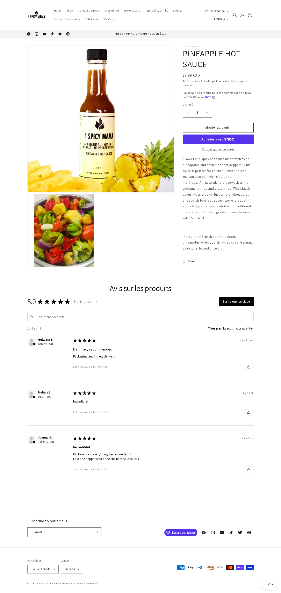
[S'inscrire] (96, 532)
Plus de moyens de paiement (218, 149)
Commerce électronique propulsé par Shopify (74, 583)
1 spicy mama (43, 583)
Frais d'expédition (212, 81)
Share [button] (191, 261)
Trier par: (215, 328)
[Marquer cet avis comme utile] (249, 367)
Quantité (188, 104)
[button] (234, 15)
